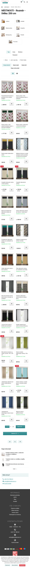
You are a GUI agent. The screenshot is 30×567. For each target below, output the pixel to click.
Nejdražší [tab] (24, 65)
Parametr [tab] (15, 55)
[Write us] (15, 540)
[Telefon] (15, 530)
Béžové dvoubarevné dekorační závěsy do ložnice (6, 212)
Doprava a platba (15, 508)
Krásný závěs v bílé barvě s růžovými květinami (22, 125)
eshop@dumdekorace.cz (10, 481)
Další (14, 469)
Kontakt (15, 501)
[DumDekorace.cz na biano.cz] (15, 554)
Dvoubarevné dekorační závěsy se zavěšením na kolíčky (7, 241)
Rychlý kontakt (7, 483)
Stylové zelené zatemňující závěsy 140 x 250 (22, 353)
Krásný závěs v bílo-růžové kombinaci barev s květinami (22, 97)
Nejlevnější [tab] (16, 65)
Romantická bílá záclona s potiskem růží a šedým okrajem (7, 97)
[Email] (15, 535)
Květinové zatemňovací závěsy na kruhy (21, 240)
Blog (15, 499)
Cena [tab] (13, 52)
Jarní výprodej (14, 60)
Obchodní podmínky (15, 495)
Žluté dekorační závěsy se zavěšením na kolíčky (21, 269)
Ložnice (7, 21)
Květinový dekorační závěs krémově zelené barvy (21, 297)
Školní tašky (23, 60)
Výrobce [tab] (20, 52)
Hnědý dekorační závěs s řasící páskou (7, 269)
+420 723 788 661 (8, 479)
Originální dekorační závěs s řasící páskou (7, 183)
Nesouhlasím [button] (15, 565)
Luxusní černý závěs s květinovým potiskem (6, 325)
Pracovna (15, 41)
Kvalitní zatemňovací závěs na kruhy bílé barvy (22, 325)
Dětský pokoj (9, 34)
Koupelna (23, 28)
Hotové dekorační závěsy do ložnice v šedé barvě (22, 211)
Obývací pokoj (9, 28)
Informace (15, 493)
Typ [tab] (8, 52)
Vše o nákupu (15, 506)
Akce (6, 60)
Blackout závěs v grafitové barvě (20, 412)
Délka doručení (15, 510)
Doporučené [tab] (6, 65)
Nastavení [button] (7, 565)
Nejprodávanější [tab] (15, 68)
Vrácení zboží (15, 512)
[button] (11, 104)
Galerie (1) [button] (14, 433)
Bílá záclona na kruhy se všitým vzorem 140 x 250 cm (7, 353)
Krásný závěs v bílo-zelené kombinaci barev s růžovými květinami (7, 126)
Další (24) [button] (19, 426)
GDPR (15, 497)
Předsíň (22, 34)
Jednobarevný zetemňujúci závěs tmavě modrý (7, 413)
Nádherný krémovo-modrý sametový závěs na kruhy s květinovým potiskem (22, 155)
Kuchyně (22, 21)
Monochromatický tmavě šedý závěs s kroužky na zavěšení (7, 297)
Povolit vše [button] (22, 565)
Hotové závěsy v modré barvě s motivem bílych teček (21, 383)
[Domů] (5, 2)
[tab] (13, 73)
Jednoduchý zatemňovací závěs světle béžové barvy (7, 383)
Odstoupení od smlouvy (15, 514)
